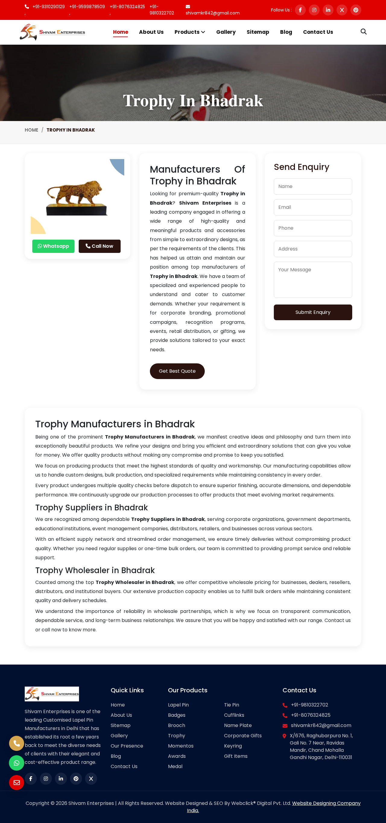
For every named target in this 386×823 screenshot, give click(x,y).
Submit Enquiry (313, 312)
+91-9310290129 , (45, 10)
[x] (342, 10)
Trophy (176, 735)
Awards (177, 756)
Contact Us (318, 32)
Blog (286, 32)
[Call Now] (16, 743)
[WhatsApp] (16, 762)
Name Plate (238, 725)
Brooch (176, 725)
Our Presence (127, 745)
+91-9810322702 (162, 10)
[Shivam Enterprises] (52, 31)
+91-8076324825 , (127, 10)
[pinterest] (355, 10)
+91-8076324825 (311, 715)
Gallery (226, 32)
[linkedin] (328, 10)
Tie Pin (231, 704)
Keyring (233, 745)
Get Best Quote (177, 371)
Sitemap (258, 32)
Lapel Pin (178, 704)
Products (188, 32)
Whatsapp (55, 246)
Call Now (101, 246)
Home (120, 32)
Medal (175, 766)
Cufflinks (234, 715)
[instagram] (314, 10)
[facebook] (300, 10)
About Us (151, 32)
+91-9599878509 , (87, 10)
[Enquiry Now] (16, 782)
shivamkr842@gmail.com (213, 13)
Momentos (181, 745)
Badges (176, 715)
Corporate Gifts (243, 735)
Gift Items (236, 756)
